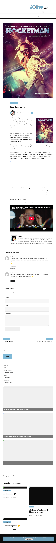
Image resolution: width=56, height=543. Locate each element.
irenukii (19, 112)
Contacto (48, 16)
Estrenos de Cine (13, 16)
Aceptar (29, 539)
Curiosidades (21, 16)
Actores (28, 16)
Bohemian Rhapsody (26, 120)
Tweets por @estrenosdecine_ (10, 476)
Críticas (5, 375)
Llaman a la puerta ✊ (11, 526)
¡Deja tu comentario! (12, 329)
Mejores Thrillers (41, 16)
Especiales (6, 380)
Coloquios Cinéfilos (8, 372)
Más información (47, 537)
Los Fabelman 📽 (9, 494)
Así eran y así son (8, 370)
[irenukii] (14, 238)
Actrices (33, 16)
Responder (13, 268)
